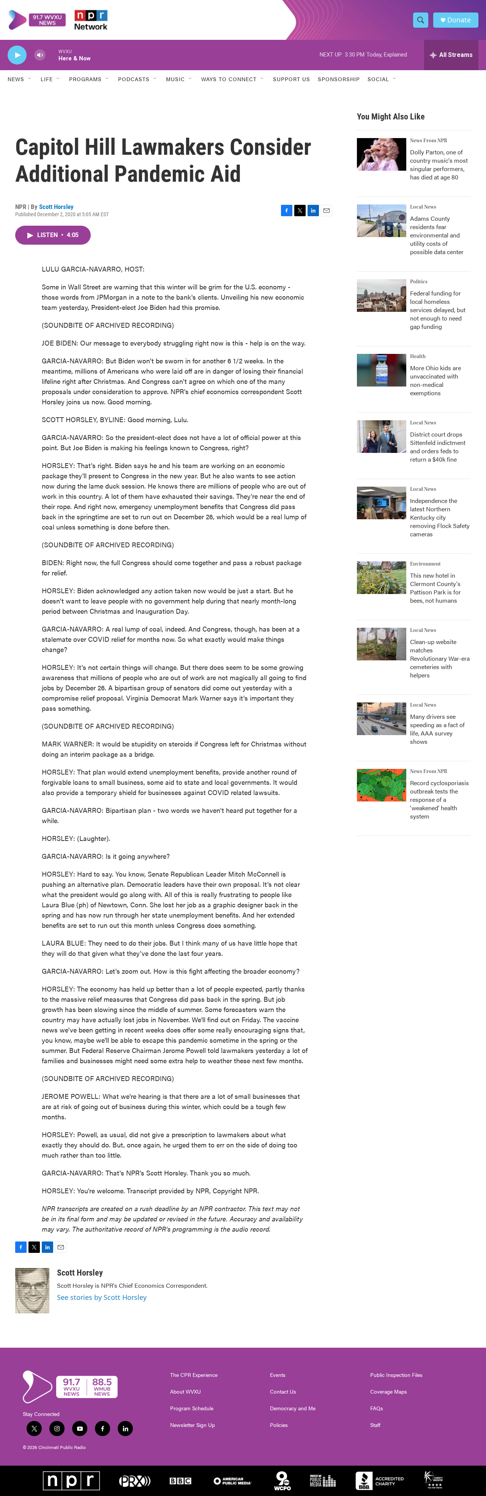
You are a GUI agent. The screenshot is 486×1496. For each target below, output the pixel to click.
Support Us (291, 79)
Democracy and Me (293, 1408)
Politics (419, 282)
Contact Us (283, 1392)
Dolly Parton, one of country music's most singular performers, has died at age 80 (439, 164)
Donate (459, 20)
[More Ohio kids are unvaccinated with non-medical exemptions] (381, 370)
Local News (423, 207)
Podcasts (134, 79)
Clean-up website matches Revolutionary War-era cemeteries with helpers (440, 658)
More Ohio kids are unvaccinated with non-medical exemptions (435, 380)
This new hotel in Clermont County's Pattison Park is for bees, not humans (435, 588)
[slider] (52, 55)
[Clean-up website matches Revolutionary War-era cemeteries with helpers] (381, 644)
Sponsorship (339, 79)
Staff (375, 1425)
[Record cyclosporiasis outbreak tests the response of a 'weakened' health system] (381, 785)
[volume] (39, 55)
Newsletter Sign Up (192, 1425)
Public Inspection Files (396, 1375)
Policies (279, 1425)
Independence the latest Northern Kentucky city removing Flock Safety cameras (440, 517)
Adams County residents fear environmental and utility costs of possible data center (437, 235)
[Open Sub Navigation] (30, 79)
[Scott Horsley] (32, 1291)
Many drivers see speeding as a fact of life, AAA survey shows (437, 729)
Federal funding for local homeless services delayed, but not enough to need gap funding (437, 310)
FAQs (376, 1408)
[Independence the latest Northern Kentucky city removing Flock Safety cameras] (381, 503)
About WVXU (185, 1392)
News (16, 79)
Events (278, 1375)
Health (418, 357)
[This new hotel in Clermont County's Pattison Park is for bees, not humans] (381, 577)
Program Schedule (191, 1408)
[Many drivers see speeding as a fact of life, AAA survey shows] (381, 718)
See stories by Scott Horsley (102, 1297)
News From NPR (428, 141)
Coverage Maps (388, 1392)
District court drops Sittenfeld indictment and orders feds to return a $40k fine (437, 447)
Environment (425, 564)
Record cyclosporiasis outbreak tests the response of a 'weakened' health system (439, 799)
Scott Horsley (56, 207)
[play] (17, 55)
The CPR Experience (194, 1375)
